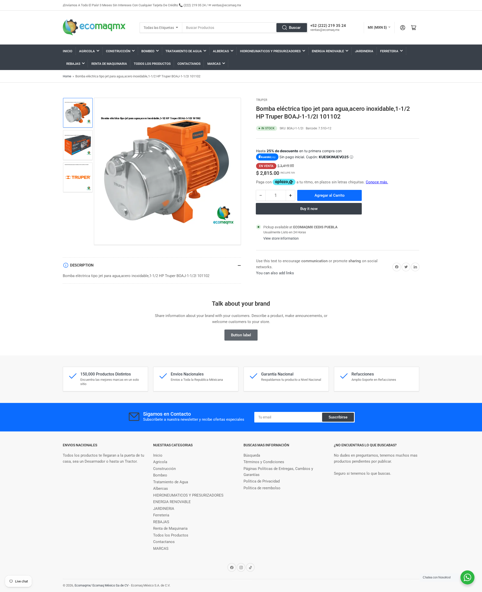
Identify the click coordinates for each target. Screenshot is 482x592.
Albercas (221, 51)
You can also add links (275, 273)
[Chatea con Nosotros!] (467, 577)
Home (67, 76)
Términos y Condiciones (264, 462)
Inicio (67, 51)
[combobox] (245, 27)
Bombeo (147, 51)
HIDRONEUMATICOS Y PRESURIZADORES (270, 51)
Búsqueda (252, 455)
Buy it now (309, 208)
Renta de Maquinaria (109, 64)
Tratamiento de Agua (183, 51)
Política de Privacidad (262, 481)
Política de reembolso (262, 488)
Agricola (87, 51)
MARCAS (214, 64)
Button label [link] (241, 335)
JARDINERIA (364, 51)
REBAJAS (73, 64)
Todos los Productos (152, 64)
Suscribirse (338, 417)
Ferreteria (389, 51)
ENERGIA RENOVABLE (328, 51)
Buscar (294, 27)
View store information (281, 238)
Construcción (118, 51)
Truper (261, 100)
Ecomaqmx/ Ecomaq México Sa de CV (102, 585)
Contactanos (189, 64)
